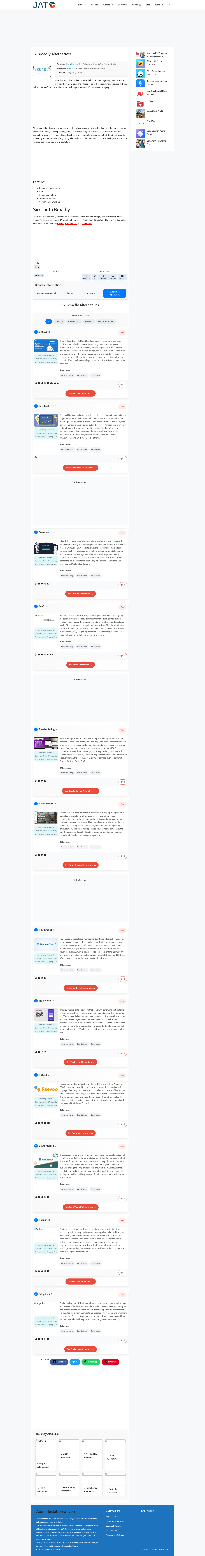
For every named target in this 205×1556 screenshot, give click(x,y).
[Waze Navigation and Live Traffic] (140, 74)
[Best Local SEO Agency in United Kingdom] (140, 55)
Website (40, 276)
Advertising (42, 355)
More (157, 4)
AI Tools (95, 4)
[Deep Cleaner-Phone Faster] (140, 134)
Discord (54, 1546)
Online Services (40, 362)
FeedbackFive (44, 405)
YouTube (122, 279)
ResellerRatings (46, 729)
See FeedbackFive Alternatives (79, 467)
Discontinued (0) (105, 321)
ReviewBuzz (44, 929)
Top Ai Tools (111, 1517)
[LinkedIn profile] (80, 64)
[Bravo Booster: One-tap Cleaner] (140, 84)
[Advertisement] (102, 27)
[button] (169, 4)
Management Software (115, 1535)
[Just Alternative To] (44, 4)
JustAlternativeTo (48, 1549)
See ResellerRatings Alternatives (79, 791)
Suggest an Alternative (115, 293)
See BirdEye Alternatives (79, 393)
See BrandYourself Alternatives (79, 1207)
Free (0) (59, 321)
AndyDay (151, 121)
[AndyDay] (140, 124)
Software (122, 4)
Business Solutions (113, 1526)
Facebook (86, 279)
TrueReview (87, 223)
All (49, 321)
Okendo (41, 532)
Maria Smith (71, 68)
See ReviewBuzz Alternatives (79, 988)
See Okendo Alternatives (79, 594)
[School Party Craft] (140, 114)
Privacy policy (164, 1549)
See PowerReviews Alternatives (79, 865)
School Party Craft (155, 111)
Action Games (111, 1530)
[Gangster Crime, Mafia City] (140, 144)
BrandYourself (71, 223)
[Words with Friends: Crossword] (140, 64)
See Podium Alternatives (79, 1281)
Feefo (40, 606)
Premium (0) (73, 321)
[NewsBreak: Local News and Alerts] (140, 94)
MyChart (150, 101)
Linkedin (113, 279)
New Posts (81, 4)
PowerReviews (45, 803)
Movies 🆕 (136, 4)
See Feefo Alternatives (79, 665)
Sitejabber (87, 220)
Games (106, 4)
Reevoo (41, 1074)
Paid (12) (88, 321)
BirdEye (41, 331)
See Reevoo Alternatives (79, 1133)
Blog (148, 4)
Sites (55, 362)
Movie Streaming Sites (115, 1521)
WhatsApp (93, 1362)
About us (145, 1549)
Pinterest (112, 1362)
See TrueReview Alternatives (79, 1062)
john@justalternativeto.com (84, 1543)
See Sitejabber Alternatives (79, 1349)
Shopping (50, 362)
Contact (154, 1549)
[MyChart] (140, 104)
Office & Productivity (50, 359)
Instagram (102, 279)
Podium (60, 223)
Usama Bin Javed (72, 64)
